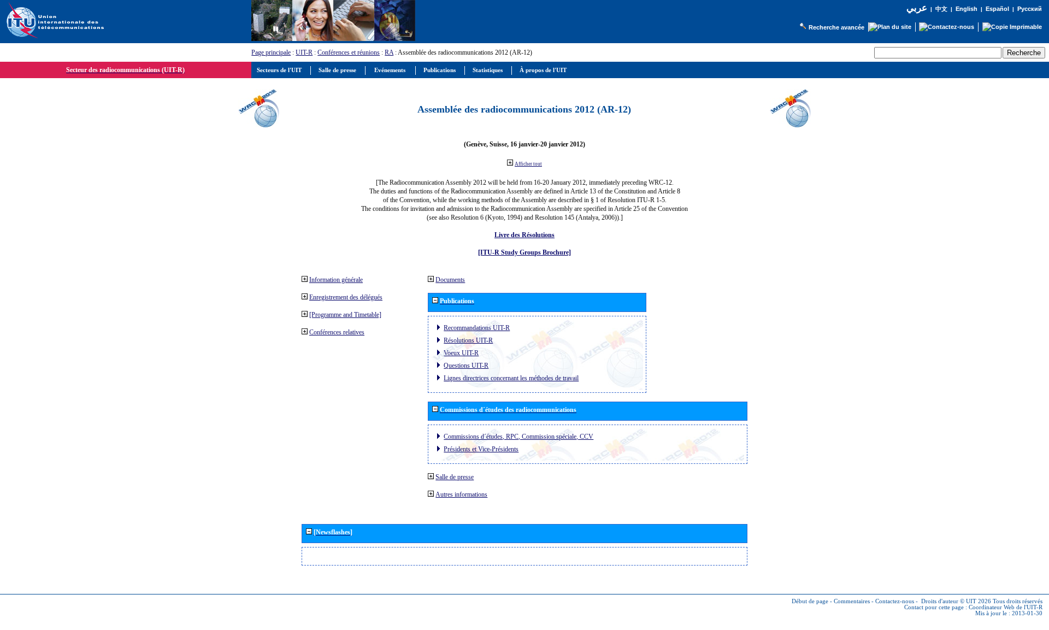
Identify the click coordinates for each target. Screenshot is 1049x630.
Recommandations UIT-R (477, 328)
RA (389, 52)
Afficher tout (528, 164)
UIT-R (304, 52)
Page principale (271, 52)
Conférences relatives (336, 332)
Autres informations (461, 494)
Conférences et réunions (348, 52)
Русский (1029, 8)
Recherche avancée (836, 27)
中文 (941, 9)
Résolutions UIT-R (468, 340)
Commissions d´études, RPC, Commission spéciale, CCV (518, 436)
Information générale (336, 280)
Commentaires (852, 601)
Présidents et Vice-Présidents (481, 449)
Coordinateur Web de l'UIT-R (1005, 607)
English (966, 8)
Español (997, 8)
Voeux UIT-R (461, 353)
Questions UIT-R (466, 365)
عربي (916, 8)
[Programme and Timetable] (345, 315)
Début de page (810, 601)
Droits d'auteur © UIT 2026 (956, 601)
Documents (450, 280)
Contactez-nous (894, 601)
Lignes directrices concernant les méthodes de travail (511, 378)
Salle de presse (454, 477)
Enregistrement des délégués (345, 297)
